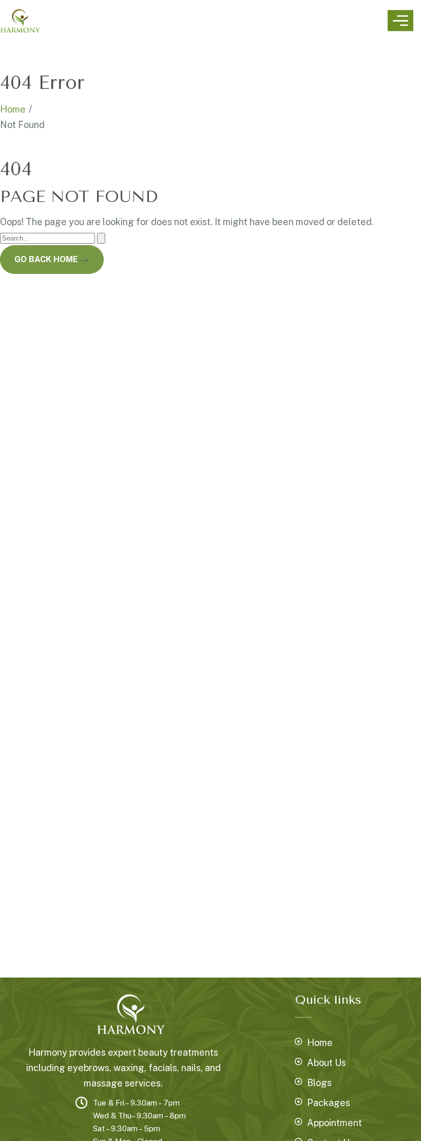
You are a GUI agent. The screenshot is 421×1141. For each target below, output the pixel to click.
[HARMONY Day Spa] (20, 21)
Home (13, 109)
